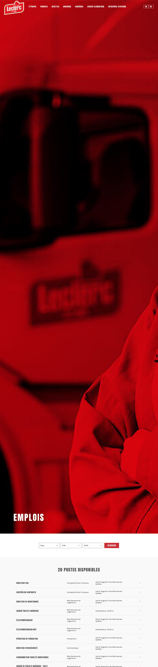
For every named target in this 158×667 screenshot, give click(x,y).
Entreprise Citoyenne (117, 6)
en (146, 6)
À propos (32, 6)
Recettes (55, 6)
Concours (67, 6)
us (151, 6)
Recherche (112, 545)
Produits (44, 6)
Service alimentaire (95, 6)
